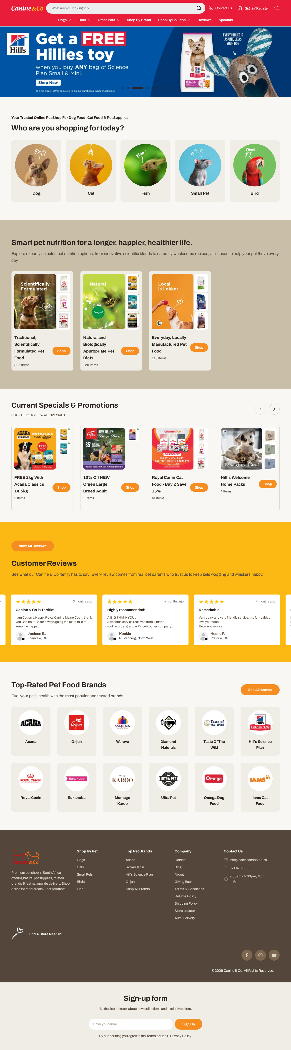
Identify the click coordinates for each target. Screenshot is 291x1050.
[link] (63, 283)
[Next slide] (168, 88)
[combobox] (125, 8)
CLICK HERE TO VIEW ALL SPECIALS (38, 415)
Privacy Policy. (181, 1036)
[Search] (199, 8)
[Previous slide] (122, 88)
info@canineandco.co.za (248, 860)
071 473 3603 (240, 868)
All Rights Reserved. (259, 970)
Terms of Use (156, 1036)
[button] (128, 88)
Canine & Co (233, 970)
